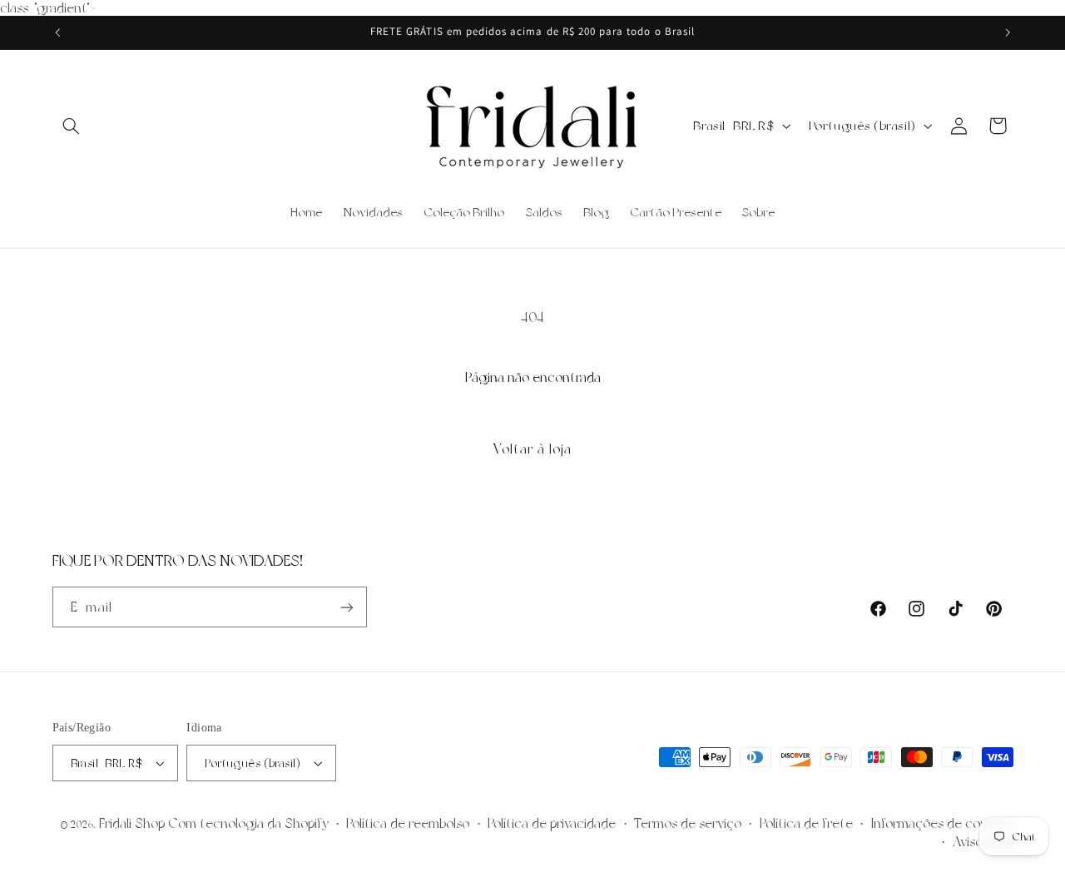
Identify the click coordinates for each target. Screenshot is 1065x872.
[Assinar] (346, 607)
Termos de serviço (687, 823)
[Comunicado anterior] (57, 32)
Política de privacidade (552, 823)
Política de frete (806, 823)
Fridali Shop (132, 823)
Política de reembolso (407, 823)
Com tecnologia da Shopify (248, 823)
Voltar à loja (532, 449)
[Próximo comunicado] (1007, 32)
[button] (71, 126)
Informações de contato (942, 823)
